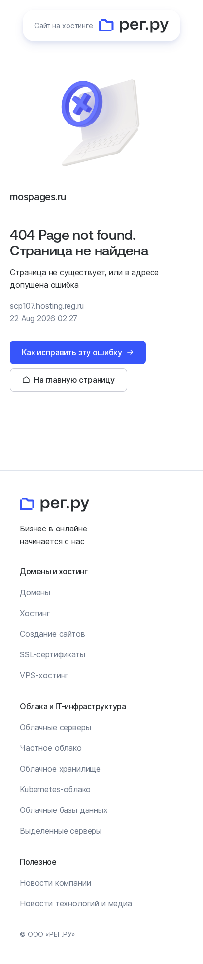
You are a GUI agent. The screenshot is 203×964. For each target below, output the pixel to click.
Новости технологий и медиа (76, 903)
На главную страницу (74, 380)
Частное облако (51, 748)
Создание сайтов (52, 634)
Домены (35, 592)
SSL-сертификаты (52, 654)
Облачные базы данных (64, 810)
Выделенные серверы (61, 831)
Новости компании (55, 883)
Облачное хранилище (60, 769)
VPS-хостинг (44, 675)
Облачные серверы (55, 727)
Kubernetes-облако (55, 789)
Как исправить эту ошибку (72, 352)
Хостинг (35, 613)
